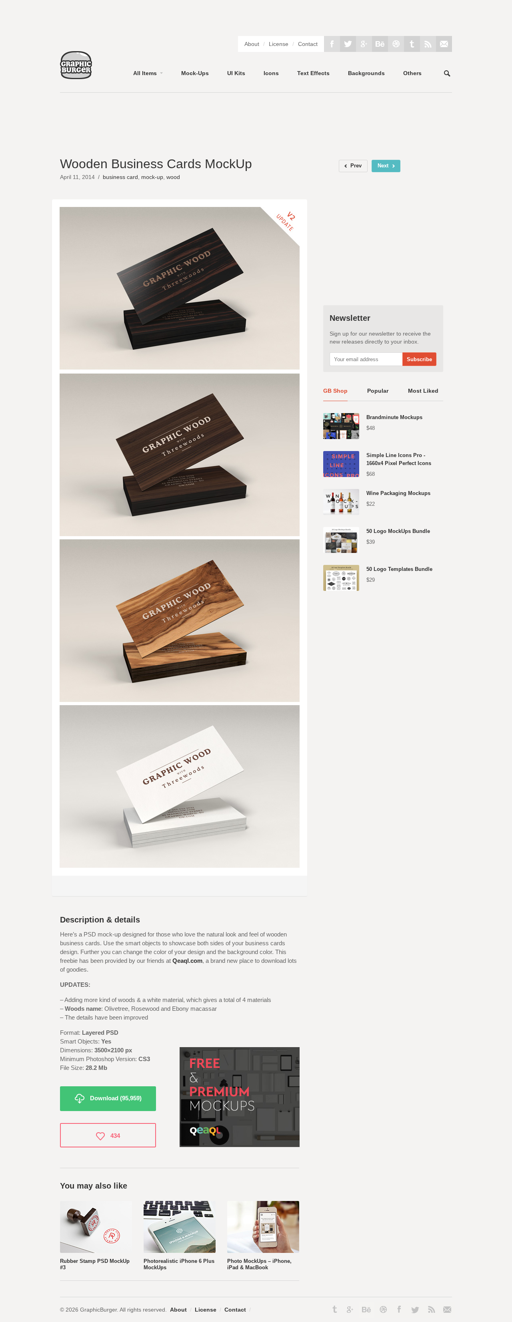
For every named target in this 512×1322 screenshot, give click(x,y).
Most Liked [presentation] (423, 391)
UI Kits (236, 73)
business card (120, 177)
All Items (145, 73)
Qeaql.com (187, 960)
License (278, 44)
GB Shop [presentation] (335, 391)
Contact (308, 44)
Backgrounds (366, 73)
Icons (271, 73)
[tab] (335, 394)
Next (383, 166)
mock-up (152, 177)
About (251, 44)
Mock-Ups (195, 73)
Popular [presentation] (377, 391)
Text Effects (313, 73)
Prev (356, 166)
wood (173, 177)
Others (412, 73)
